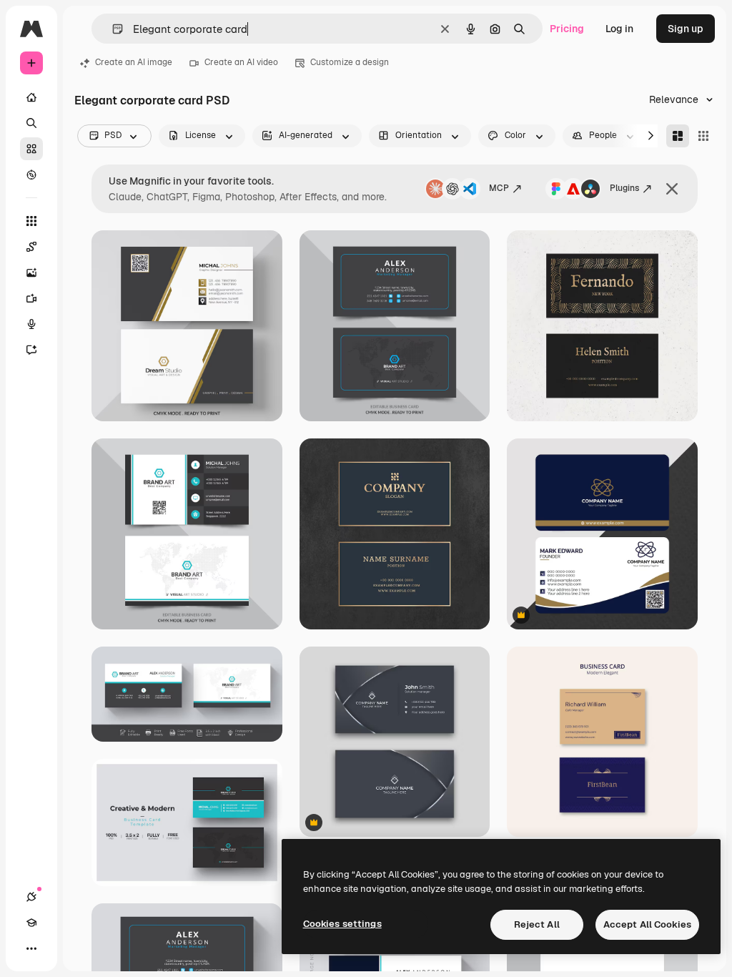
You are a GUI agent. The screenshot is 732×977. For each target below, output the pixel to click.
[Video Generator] (31, 298)
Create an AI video (241, 62)
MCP (499, 188)
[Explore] (31, 174)
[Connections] (31, 896)
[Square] (703, 135)
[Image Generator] (31, 272)
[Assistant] (31, 349)
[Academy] (31, 922)
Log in (619, 28)
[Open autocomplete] (112, 29)
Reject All (537, 924)
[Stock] (31, 148)
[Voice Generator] (31, 324)
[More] (31, 948)
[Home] (31, 97)
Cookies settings (342, 924)
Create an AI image (133, 62)
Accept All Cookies (647, 924)
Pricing (567, 28)
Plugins (624, 188)
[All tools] (31, 221)
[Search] (31, 123)
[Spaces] (31, 246)
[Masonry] (677, 135)
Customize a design (349, 62)
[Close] (672, 188)
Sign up (685, 28)
